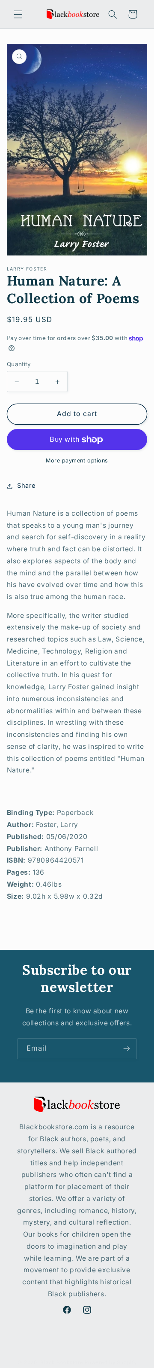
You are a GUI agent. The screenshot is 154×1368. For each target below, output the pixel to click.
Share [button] (26, 485)
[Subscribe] (126, 1048)
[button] (18, 14)
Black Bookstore (61, 1362)
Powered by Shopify (110, 1362)
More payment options (77, 460)
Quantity (19, 364)
